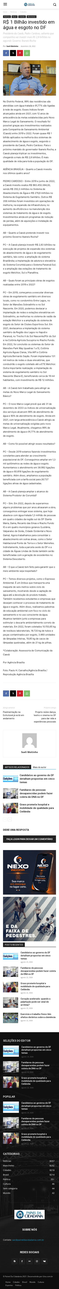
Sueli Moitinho (12, 46)
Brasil (15, 17)
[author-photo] (29, 748)
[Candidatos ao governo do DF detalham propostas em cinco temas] (10, 779)
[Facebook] (6, 53)
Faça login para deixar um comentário (30, 839)
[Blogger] (15, 1261)
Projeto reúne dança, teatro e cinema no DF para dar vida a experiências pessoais (45, 717)
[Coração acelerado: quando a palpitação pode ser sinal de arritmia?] (10, 1002)
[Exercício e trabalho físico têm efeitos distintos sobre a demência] (10, 1018)
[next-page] (10, 819)
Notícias (13, 12)
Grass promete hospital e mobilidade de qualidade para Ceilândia (37, 808)
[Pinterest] (20, 53)
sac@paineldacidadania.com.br (28, 1239)
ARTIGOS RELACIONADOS (17, 767)
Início (5, 12)
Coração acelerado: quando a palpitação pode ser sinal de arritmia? (35, 1002)
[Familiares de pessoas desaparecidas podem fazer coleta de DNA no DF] (10, 793)
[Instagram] (37, 1261)
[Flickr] (29, 1261)
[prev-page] (5, 819)
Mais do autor (39, 767)
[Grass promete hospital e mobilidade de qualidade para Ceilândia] (10, 808)
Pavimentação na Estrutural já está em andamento (13, 715)
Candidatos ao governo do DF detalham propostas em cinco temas (37, 779)
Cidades (23, 12)
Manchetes (32, 17)
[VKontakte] (44, 1261)
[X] (13, 53)
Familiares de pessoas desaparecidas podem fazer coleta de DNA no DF (36, 793)
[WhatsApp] (27, 53)
